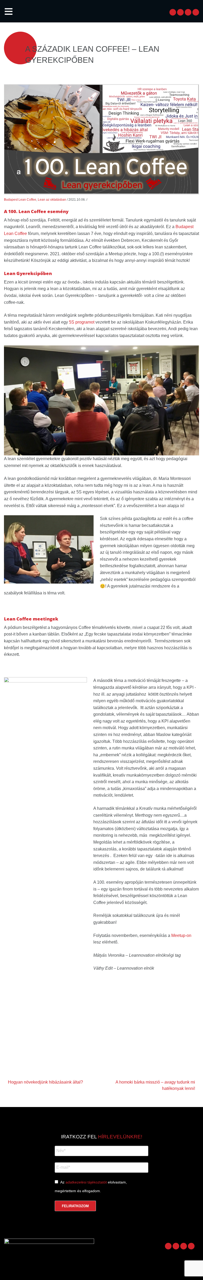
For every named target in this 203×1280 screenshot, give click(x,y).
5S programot (81, 322)
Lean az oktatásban (52, 199)
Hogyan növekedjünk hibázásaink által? (45, 1082)
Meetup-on (181, 935)
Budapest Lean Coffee (20, 199)
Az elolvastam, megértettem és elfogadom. (91, 1186)
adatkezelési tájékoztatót (86, 1182)
